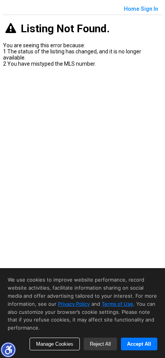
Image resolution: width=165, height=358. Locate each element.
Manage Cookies (54, 344)
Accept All (139, 344)
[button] (8, 349)
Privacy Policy (74, 304)
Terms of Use (117, 304)
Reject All (100, 344)
